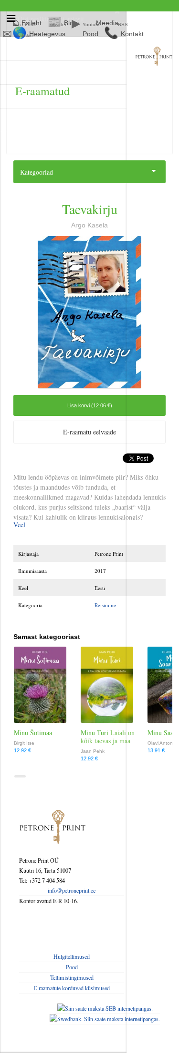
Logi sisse (30, 72)
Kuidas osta (32, 96)
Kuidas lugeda (36, 120)
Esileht (27, 48)
